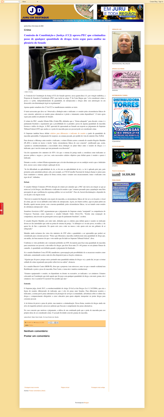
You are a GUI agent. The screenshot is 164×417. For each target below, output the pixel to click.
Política (31, 325)
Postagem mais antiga (98, 387)
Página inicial (65, 387)
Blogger (86, 402)
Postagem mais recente (32, 387)
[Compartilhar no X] (53, 323)
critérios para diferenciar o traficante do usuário (68, 133)
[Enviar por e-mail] (49, 323)
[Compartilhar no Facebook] (55, 323)
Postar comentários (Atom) (37, 391)
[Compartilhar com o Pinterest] (57, 323)
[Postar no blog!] (51, 323)
